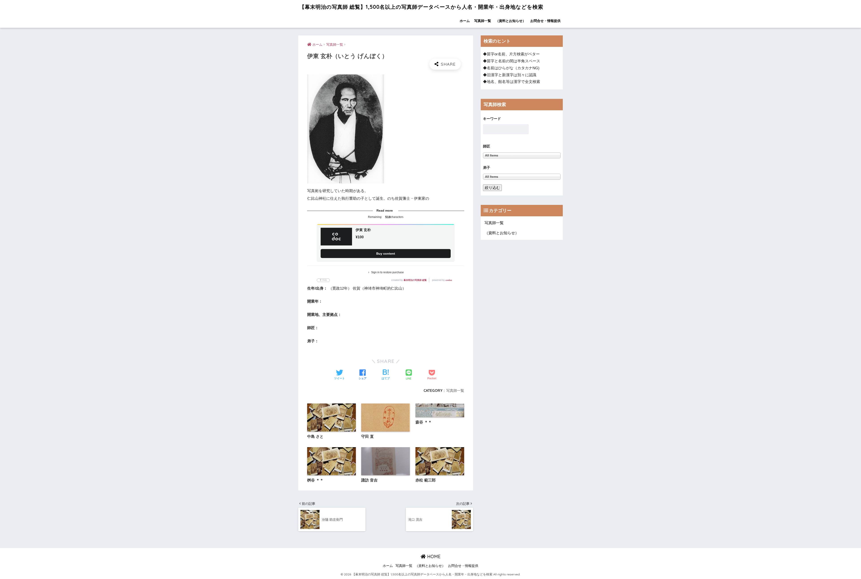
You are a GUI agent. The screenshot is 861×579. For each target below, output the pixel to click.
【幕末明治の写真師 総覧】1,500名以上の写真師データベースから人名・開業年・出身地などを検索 (421, 7)
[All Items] (522, 176)
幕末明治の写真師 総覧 (415, 280)
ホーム (465, 21)
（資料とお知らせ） (511, 21)
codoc (449, 280)
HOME (433, 556)
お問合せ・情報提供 (545, 21)
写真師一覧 (482, 21)
